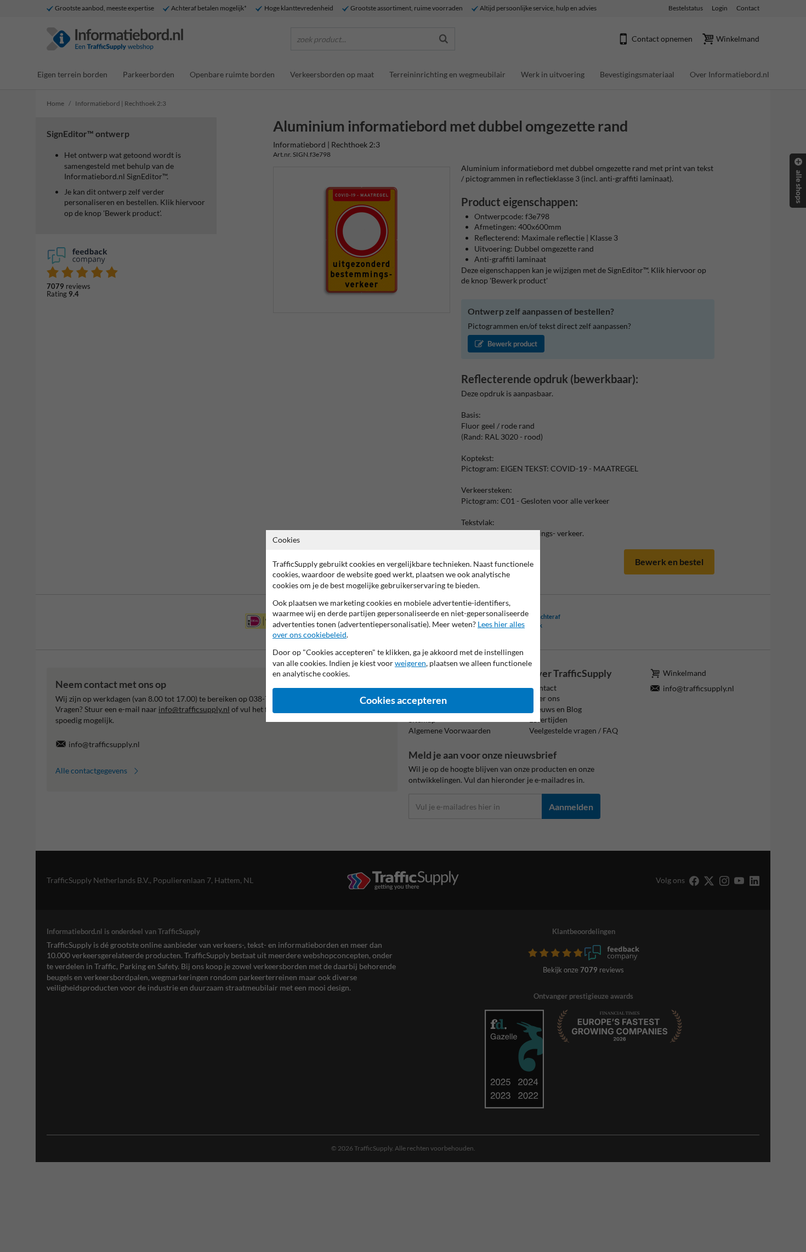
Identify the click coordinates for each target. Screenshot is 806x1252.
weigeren (410, 663)
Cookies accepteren (403, 700)
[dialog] (403, 626)
